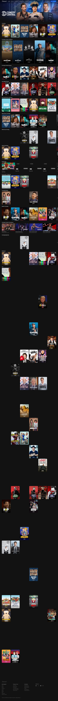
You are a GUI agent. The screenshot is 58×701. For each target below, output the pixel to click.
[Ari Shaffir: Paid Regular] (6, 301)
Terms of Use (14, 685)
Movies (3, 687)
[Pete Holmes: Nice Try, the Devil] (15, 574)
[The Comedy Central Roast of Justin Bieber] (33, 356)
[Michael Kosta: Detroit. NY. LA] (15, 533)
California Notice (15, 690)
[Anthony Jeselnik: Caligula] (51, 288)
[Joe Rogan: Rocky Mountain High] (24, 479)
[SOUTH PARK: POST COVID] (51, 588)
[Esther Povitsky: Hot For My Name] (42, 410)
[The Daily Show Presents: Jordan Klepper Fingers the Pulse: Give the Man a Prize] (24, 629)
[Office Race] (15, 560)
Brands (3, 691)
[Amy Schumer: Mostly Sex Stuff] (33, 288)
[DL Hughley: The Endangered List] (15, 383)
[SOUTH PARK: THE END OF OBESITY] (33, 601)
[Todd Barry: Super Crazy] (6, 642)
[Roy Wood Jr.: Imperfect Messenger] (15, 588)
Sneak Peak (3, 693)
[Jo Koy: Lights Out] (51, 465)
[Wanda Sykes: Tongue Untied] (42, 656)
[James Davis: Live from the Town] (51, 438)
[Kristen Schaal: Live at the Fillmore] (24, 506)
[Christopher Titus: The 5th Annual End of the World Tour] (6, 342)
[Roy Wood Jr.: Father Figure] (6, 588)
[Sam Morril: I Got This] (42, 601)
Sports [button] (30, 1)
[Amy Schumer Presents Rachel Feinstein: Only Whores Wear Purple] (15, 288)
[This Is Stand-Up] (42, 629)
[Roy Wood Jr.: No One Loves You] (24, 588)
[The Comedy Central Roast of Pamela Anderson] (42, 356)
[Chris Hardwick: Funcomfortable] (51, 328)
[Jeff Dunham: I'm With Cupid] (15, 451)
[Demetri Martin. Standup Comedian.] (24, 397)
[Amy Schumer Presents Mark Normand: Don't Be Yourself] (6, 288)
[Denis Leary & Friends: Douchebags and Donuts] (33, 397)
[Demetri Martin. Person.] (15, 397)
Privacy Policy (15, 687)
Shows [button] (12, 1)
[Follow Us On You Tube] (40, 685)
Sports (2, 690)
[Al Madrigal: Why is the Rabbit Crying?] (33, 274)
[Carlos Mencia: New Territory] (15, 328)
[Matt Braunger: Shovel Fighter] (6, 533)
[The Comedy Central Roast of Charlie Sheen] (51, 342)
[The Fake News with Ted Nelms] (15, 424)
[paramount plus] (4, 1)
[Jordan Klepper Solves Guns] (6, 492)
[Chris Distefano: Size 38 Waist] (42, 328)
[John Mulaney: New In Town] (33, 478)
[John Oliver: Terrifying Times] (51, 479)
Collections (3, 688)
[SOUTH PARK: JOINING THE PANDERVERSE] (15, 601)
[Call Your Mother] (51, 315)
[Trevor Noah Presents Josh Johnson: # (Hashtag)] (51, 642)
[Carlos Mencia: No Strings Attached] (24, 328)
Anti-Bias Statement (26, 690)
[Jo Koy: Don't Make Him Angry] (42, 465)
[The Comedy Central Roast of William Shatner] (6, 369)
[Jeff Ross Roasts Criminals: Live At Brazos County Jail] (6, 465)
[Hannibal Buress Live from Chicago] (51, 424)
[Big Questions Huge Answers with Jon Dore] (6, 315)
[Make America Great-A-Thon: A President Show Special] (42, 519)
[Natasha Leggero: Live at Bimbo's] (51, 533)
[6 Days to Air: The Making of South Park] (6, 274)
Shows (2, 686)
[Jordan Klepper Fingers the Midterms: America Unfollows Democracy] (24, 492)
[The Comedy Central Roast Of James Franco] (24, 356)
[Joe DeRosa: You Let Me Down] (6, 478)
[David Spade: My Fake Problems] (6, 397)
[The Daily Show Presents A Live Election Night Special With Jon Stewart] (24, 383)
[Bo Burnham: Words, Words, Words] (15, 315)
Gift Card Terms (15, 686)
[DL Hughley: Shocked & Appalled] (6, 383)
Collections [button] (21, 1)
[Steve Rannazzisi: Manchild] (24, 615)
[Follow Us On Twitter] (38, 685)
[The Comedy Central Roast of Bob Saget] (33, 342)
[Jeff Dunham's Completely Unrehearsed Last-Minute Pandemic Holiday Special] (24, 451)
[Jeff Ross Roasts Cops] (51, 451)
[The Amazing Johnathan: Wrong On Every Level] (51, 274)
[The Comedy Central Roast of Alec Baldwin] (24, 342)
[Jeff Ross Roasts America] (42, 451)
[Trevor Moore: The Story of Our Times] (42, 642)
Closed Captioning (26, 686)
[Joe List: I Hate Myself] (15, 479)
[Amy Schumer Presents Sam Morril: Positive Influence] (24, 288)
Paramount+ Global (4, 694)
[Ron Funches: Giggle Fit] (51, 574)
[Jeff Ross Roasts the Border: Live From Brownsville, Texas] (15, 465)
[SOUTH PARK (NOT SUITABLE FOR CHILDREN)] (24, 601)
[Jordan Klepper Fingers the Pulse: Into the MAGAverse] (33, 492)
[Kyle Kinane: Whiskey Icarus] (24, 519)
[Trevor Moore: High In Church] (33, 642)
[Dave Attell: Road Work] (51, 383)
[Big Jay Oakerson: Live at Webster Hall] (51, 301)
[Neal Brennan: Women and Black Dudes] (24, 547)
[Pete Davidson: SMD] (6, 574)
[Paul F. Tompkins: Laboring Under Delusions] (51, 560)
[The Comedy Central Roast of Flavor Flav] (15, 356)
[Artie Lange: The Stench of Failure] (15, 301)
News (34, 1)
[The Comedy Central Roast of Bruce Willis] (42, 342)
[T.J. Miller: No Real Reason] (42, 615)
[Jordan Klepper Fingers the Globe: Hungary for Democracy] (15, 492)
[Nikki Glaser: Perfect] (51, 547)
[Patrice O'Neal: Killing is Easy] (42, 560)
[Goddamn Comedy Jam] (24, 424)
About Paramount (26, 689)
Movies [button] (16, 1)
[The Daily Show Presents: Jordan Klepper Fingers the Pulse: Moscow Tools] (42, 492)
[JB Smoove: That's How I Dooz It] (42, 438)
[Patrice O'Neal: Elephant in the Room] (33, 560)
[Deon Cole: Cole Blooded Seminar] (42, 397)
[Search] (36, 1)
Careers (25, 688)
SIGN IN (48, 1)
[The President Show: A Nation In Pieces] (24, 574)
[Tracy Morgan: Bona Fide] (24, 642)
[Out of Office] (24, 560)
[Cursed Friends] (51, 369)
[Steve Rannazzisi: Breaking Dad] (15, 615)
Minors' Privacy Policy (15, 689)
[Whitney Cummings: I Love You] (51, 656)
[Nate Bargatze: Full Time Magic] (6, 547)
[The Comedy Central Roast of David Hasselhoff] (6, 356)
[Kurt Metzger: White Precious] (51, 506)
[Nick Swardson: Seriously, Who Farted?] (33, 547)
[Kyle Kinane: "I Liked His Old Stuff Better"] (6, 519)
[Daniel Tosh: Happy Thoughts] (42, 383)
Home (9, 1)
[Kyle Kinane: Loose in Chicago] (15, 519)
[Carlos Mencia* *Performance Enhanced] (6, 328)
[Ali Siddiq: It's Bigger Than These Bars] (42, 274)
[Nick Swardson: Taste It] (42, 547)
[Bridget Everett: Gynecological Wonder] (24, 315)
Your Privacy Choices (15, 688)
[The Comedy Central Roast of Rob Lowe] (51, 356)
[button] (6, 30)
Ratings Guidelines (26, 687)
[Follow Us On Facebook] (36, 685)
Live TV (27, 1)
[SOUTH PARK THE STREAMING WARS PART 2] (6, 601)
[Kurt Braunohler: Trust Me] (42, 506)
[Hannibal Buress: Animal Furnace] (42, 424)
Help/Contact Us (26, 685)
